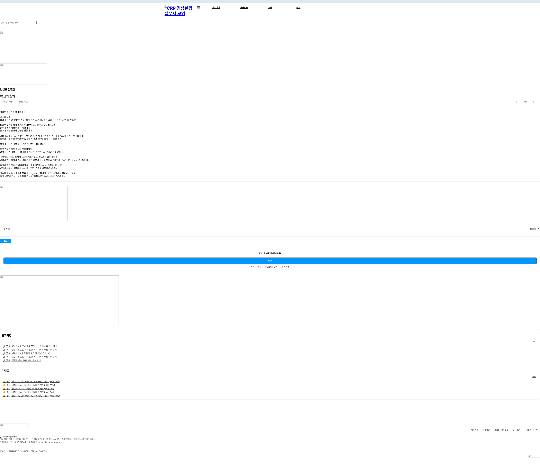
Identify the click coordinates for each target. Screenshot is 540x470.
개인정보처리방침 (501, 430)
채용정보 (244, 7)
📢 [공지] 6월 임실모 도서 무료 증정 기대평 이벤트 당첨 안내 (30, 350)
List (5, 241)
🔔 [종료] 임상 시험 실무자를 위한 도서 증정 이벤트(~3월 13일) (31, 395)
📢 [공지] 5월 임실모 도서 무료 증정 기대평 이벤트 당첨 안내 (30, 357)
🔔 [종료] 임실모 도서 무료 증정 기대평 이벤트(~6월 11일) (29, 385)
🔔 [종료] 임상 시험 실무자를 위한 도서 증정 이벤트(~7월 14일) (31, 381)
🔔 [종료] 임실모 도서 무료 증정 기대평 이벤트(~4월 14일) (29, 392)
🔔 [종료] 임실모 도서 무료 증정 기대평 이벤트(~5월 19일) (29, 388)
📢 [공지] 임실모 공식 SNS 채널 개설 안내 (22, 360)
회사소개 (474, 430)
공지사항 (516, 430)
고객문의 (528, 430)
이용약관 (486, 430)
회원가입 (285, 267)
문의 (298, 7)
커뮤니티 (216, 7)
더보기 (534, 341)
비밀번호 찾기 (271, 267)
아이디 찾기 (256, 267)
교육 (270, 7)
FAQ (538, 430)
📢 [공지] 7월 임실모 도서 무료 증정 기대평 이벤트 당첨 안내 (30, 346)
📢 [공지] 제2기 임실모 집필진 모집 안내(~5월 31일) (26, 353)
